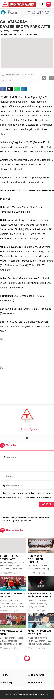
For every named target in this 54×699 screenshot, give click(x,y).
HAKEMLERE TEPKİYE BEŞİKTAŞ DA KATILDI (39, 595)
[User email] (27, 437)
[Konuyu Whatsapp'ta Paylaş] (17, 89)
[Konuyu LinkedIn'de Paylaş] (24, 89)
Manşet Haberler (20, 31)
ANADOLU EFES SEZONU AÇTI (9, 558)
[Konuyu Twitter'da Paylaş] (10, 89)
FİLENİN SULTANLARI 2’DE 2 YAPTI (39, 633)
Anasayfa (6, 31)
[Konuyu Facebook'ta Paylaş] (3, 89)
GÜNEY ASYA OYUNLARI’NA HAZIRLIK (36, 559)
